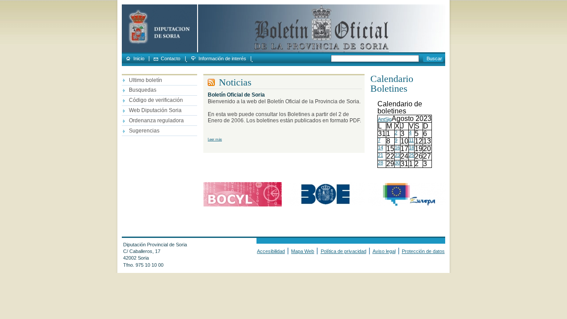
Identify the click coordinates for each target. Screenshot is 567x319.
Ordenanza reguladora (156, 120)
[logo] (159, 50)
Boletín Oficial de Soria (236, 95)
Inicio (138, 58)
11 (411, 140)
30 (397, 162)
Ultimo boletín (145, 80)
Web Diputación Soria (155, 110)
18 (411, 147)
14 (380, 147)
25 (411, 155)
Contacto (170, 58)
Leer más (215, 139)
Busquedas (142, 90)
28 (380, 162)
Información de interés (222, 58)
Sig (388, 119)
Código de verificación (156, 100)
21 (380, 155)
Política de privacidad (343, 251)
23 (397, 155)
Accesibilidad (271, 251)
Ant (381, 119)
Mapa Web (302, 251)
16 (397, 147)
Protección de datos (423, 251)
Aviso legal (384, 251)
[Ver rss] (213, 82)
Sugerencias (144, 131)
